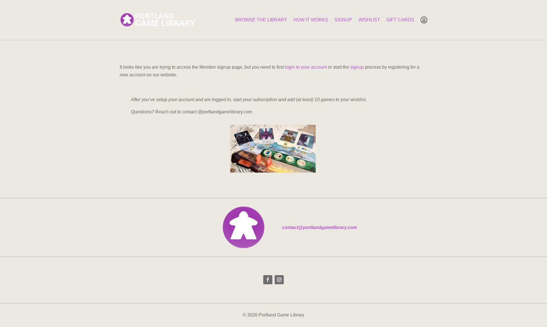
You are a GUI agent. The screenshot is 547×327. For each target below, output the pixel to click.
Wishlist (369, 19)
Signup (343, 19)
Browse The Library (261, 19)
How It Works (310, 19)
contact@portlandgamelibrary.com (319, 227)
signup (357, 67)
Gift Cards (400, 19)
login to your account (306, 67)
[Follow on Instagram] (279, 279)
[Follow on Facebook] (267, 279)
